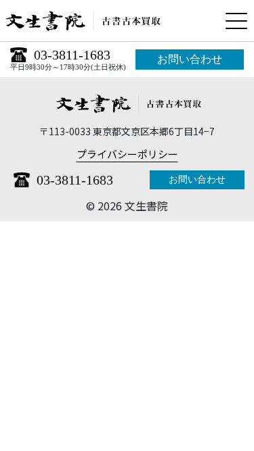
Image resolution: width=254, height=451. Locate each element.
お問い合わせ (189, 59)
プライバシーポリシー (127, 154)
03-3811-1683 (72, 54)
